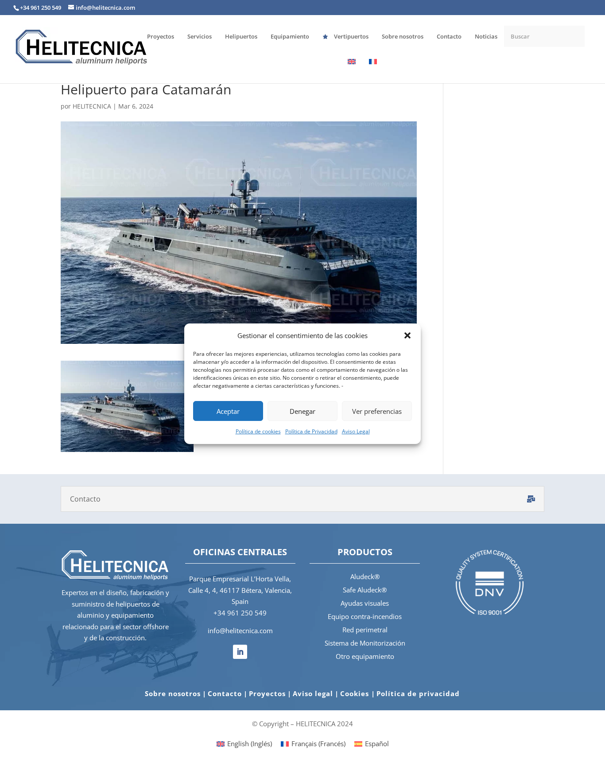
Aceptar (228, 411)
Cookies (355, 693)
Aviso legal (313, 693)
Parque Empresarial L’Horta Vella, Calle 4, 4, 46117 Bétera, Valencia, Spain (240, 590)
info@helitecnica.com (240, 630)
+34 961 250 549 (240, 612)
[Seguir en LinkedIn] (240, 652)
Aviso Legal (356, 431)
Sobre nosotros (173, 693)
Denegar (302, 411)
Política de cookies (258, 431)
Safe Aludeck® (365, 589)
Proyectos (267, 693)
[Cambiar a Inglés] (351, 70)
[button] (407, 335)
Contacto (225, 693)
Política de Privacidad (311, 431)
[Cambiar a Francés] (373, 70)
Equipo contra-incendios (365, 616)
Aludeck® (365, 576)
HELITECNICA (92, 106)
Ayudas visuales (365, 603)
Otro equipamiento (365, 656)
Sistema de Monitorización (365, 643)
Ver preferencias (377, 411)
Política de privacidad (418, 693)
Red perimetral (365, 629)
